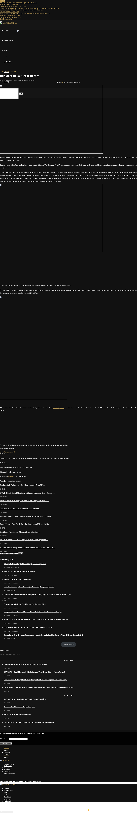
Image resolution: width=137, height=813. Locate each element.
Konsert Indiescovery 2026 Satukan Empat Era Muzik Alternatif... (27, 548)
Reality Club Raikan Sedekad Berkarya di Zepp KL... (22, 485)
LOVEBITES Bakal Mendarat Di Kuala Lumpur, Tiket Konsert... (27, 493)
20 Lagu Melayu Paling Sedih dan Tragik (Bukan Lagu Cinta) (25, 564)
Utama (6, 30)
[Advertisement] (68, 268)
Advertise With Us (9, 764)
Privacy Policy (8, 767)
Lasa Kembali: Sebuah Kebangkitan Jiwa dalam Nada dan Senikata (21, 10)
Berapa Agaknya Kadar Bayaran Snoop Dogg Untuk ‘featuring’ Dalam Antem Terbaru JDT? (36, 619)
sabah (13, 452)
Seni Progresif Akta (6, 19)
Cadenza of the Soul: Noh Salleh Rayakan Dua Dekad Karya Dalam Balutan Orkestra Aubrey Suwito (38, 687)
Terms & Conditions (9, 773)
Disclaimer (7, 771)
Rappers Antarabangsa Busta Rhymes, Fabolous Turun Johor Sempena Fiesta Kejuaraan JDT (29, 8)
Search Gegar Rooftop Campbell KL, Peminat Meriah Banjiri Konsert (28, 627)
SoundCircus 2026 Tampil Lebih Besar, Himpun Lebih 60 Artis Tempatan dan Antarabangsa (35, 680)
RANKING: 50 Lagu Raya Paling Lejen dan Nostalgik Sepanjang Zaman (29, 587)
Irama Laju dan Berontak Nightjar (10, 17)
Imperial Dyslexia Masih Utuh (9, 12)
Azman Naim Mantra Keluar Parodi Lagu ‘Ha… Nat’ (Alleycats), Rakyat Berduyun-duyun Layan (37, 594)
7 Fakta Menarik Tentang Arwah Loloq (17, 579)
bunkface (7, 452)
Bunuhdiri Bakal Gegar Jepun (9, 4)
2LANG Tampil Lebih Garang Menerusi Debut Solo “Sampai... (26, 516)
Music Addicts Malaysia (6, 80)
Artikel (6, 50)
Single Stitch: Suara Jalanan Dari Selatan (13, 6)
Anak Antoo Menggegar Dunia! (10, 15)
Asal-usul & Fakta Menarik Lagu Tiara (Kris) (19, 571)
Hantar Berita (8, 40)
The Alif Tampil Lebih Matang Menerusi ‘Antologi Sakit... (24, 540)
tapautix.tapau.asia (58, 408)
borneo (2, 452)
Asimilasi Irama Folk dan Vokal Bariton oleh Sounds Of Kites (25, 604)
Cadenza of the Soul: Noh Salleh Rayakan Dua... (20, 509)
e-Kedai (7, 799)
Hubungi (6, 82)
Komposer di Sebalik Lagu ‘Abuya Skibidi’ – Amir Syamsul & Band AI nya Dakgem (32, 612)
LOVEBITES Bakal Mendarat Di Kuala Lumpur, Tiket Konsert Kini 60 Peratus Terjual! (34, 672)
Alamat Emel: (4, 739)
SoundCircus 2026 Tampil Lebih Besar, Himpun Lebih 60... (24, 501)
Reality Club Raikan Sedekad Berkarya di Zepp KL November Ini (26, 664)
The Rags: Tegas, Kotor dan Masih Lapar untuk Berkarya (18, 3)
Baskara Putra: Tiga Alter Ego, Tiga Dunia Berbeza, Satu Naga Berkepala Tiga (25, 13)
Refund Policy (8, 769)
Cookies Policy (8, 766)
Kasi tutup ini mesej (6, 812)
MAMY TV (7, 62)
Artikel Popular (68, 644)
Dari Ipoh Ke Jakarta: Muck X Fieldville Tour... (20, 532)
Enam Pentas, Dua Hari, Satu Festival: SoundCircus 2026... (24, 524)
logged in (11, 476)
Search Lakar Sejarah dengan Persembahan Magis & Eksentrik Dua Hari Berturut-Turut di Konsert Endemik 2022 (43, 635)
